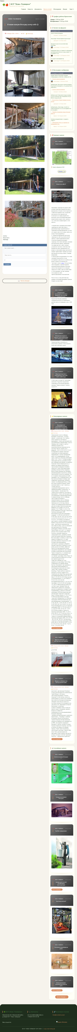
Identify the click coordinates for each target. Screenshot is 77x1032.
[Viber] (20, 1022)
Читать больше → (62, 997)
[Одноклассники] (17, 1022)
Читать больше (24, 281)
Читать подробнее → (57, 628)
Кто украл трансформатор (57, 58)
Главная (23, 9)
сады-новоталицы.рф (49, 1028)
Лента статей (47, 9)
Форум (65, 9)
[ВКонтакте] (13, 1022)
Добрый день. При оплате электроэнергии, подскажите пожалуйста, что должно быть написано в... (61, 86)
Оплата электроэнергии (57, 33)
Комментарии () (8, 245)
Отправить (7, 264)
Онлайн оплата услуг (59, 1015)
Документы (38, 9)
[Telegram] (24, 1022)
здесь (62, 263)
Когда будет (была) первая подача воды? (61, 38)
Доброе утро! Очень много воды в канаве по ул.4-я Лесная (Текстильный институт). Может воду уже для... (61, 96)
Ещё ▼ (72, 9)
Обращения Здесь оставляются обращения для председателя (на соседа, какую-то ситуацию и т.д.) (61, 52)
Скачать (60, 171)
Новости (30, 9)
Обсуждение (57, 9)
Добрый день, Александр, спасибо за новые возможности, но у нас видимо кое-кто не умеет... (61, 108)
